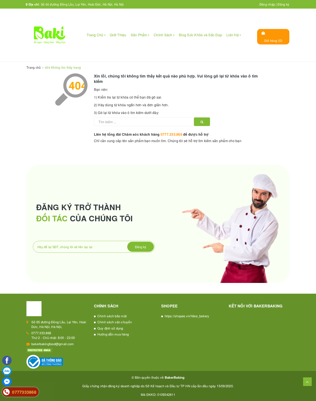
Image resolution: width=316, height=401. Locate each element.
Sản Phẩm (139, 34)
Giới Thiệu (118, 34)
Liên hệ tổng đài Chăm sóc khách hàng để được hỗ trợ (151, 134)
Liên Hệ (233, 34)
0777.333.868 (171, 134)
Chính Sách (163, 34)
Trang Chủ (95, 34)
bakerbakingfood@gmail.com (52, 344)
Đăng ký (283, 4)
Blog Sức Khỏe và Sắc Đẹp (200, 34)
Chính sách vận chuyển (114, 322)
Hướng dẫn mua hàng (113, 334)
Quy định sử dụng (110, 328)
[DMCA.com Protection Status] (39, 349)
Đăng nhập (267, 4)
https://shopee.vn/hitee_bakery (187, 316)
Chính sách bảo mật (112, 316)
